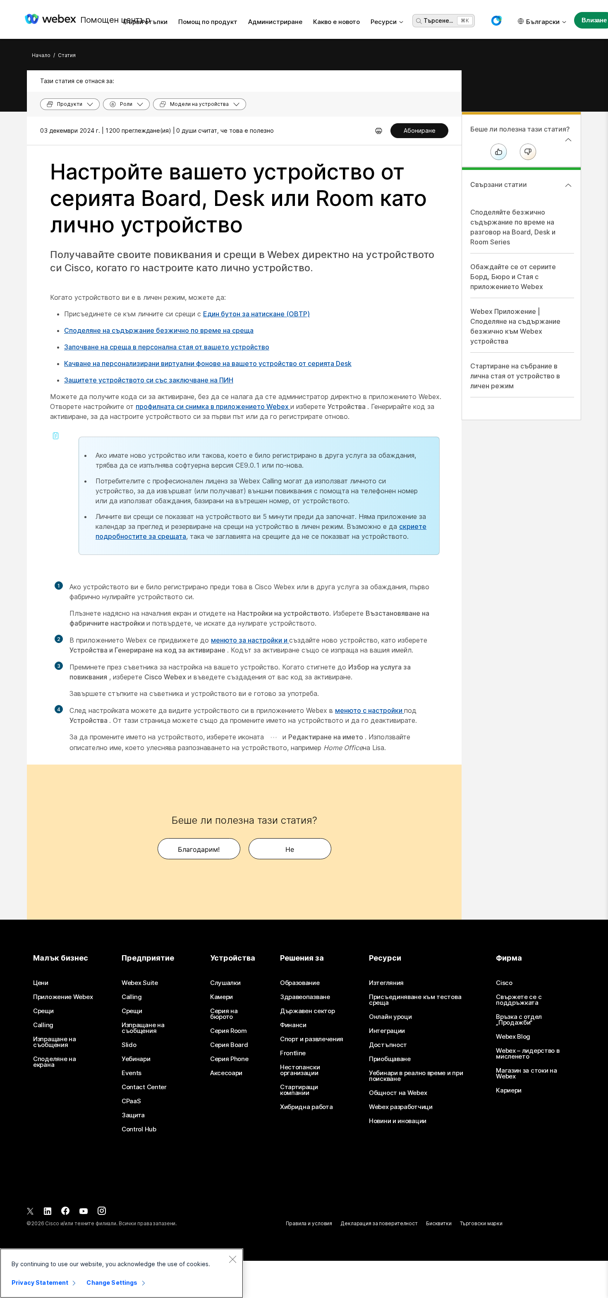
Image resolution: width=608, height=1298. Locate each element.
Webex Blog (513, 1037)
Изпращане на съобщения (54, 1042)
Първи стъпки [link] (145, 22)
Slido (129, 1045)
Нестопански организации (300, 1070)
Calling (43, 1025)
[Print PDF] (378, 130)
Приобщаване (390, 1059)
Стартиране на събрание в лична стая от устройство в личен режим (515, 376)
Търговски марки (481, 1223)
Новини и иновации (397, 1121)
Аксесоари (226, 1073)
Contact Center (144, 1087)
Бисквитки (439, 1223)
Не (289, 849)
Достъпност (388, 1045)
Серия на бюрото (224, 1014)
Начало (41, 55)
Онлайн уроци (390, 1017)
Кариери (509, 1090)
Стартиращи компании (299, 1090)
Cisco (504, 983)
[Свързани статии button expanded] (568, 185)
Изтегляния (386, 983)
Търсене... (438, 20)
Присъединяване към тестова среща (415, 1000)
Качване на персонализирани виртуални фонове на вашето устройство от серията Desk (208, 363)
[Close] (232, 1259)
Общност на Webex (398, 1093)
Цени (40, 983)
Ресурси (384, 22)
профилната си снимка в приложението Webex (213, 406)
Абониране (420, 130)
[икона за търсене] (419, 21)
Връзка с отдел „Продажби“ (519, 1019)
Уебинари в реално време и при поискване (416, 1076)
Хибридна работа (306, 1107)
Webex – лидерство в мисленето (527, 1053)
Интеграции (387, 1031)
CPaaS (131, 1101)
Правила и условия (309, 1223)
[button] (496, 20)
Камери (221, 997)
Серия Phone (229, 1059)
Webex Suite (140, 983)
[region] (121, 1273)
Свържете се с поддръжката (518, 1000)
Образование (300, 983)
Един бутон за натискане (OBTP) (256, 314)
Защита (133, 1115)
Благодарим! (199, 849)
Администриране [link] (275, 22)
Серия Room (228, 1031)
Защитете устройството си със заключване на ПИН (148, 380)
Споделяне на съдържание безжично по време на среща (159, 330)
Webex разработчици (401, 1107)
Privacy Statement (40, 1282)
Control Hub (139, 1129)
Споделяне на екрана (54, 1062)
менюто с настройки (369, 710)
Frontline (293, 1053)
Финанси (293, 1025)
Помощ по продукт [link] (207, 22)
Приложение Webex (63, 997)
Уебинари (136, 1059)
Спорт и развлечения (311, 1039)
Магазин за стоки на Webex (526, 1073)
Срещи (43, 1011)
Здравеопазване (305, 997)
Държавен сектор (307, 1011)
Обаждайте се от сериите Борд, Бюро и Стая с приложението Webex (513, 277)
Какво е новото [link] (336, 22)
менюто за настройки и (250, 640)
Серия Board (229, 1045)
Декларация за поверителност (379, 1223)
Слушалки (225, 983)
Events (131, 1073)
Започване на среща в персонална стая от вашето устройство (166, 347)
